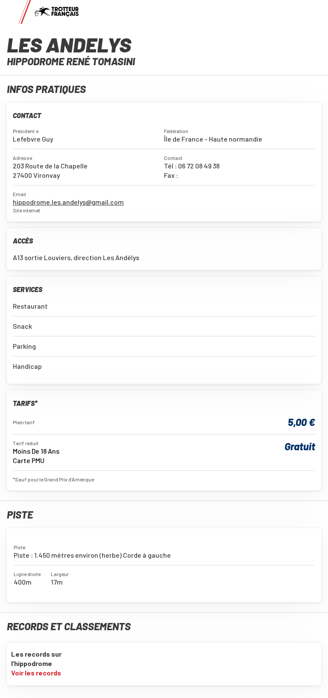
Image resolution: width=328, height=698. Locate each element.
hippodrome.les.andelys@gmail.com (68, 202)
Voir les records (36, 673)
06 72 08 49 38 (199, 166)
